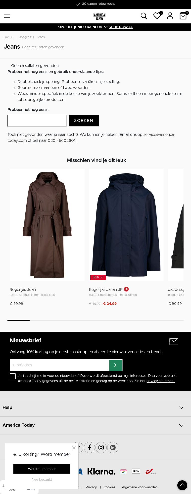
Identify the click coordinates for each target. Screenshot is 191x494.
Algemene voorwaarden (139, 487)
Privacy (91, 487)
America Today (18, 425)
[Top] (182, 485)
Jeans (41, 37)
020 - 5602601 (61, 141)
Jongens (25, 37)
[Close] (74, 448)
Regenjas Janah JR (106, 290)
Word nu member (42, 469)
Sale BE (8, 37)
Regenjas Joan (23, 290)
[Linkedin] (112, 447)
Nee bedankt (42, 480)
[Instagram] (101, 447)
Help (7, 408)
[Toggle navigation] (7, 16)
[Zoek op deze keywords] (144, 16)
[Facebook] (89, 447)
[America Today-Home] (99, 16)
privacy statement (160, 381)
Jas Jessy (176, 290)
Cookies (109, 487)
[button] (157, 16)
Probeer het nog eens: (27, 110)
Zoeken (84, 121)
